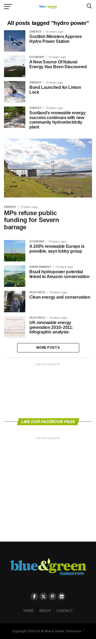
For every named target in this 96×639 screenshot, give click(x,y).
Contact (65, 611)
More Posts (48, 347)
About (45, 611)
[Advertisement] (48, 390)
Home (28, 611)
